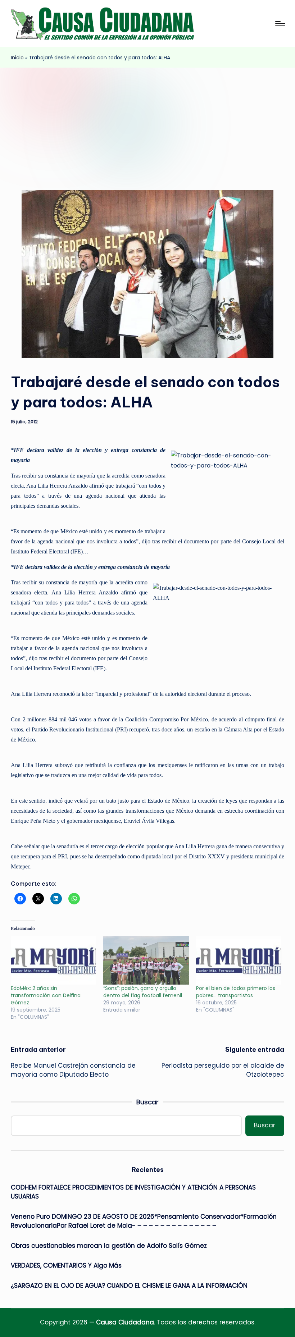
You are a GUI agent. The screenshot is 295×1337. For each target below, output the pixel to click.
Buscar (147, 1102)
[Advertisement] (147, 121)
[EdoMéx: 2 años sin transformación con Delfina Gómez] (53, 960)
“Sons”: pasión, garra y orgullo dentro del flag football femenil (142, 992)
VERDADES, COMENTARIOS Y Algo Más (66, 1265)
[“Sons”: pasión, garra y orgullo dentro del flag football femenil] (146, 960)
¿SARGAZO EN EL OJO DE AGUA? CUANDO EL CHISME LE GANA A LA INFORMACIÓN (129, 1285)
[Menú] (279, 23)
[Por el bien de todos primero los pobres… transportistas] (238, 960)
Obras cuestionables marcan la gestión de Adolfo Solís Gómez (109, 1245)
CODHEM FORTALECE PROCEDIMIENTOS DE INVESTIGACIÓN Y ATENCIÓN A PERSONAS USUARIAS (133, 1192)
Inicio (17, 57)
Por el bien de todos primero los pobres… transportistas (235, 992)
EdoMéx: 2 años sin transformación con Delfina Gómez (46, 995)
